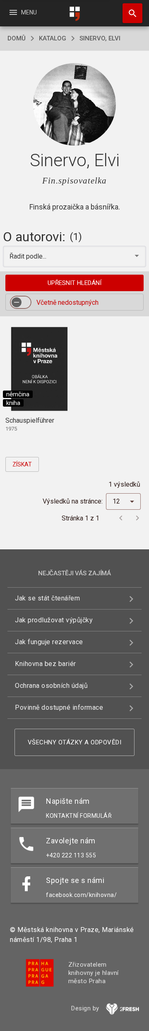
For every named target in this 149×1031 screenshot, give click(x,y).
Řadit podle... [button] (29, 256)
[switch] (20, 302)
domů (16, 38)
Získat (22, 464)
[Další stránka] (137, 518)
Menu (22, 12)
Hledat (130, 13)
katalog (52, 38)
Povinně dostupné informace (59, 707)
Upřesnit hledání (74, 283)
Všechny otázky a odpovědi (75, 742)
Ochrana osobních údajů (51, 686)
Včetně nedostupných (67, 302)
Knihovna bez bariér (45, 664)
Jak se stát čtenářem (47, 598)
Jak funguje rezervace (49, 642)
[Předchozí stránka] (121, 518)
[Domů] (74, 14)
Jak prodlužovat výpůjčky (54, 620)
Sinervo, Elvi (99, 38)
